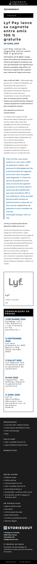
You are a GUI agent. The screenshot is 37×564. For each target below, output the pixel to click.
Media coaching (10, 480)
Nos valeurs (9, 509)
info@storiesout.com (11, 539)
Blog (6, 434)
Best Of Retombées (11, 515)
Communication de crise (13, 483)
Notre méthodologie (12, 431)
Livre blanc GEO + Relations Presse (17, 425)
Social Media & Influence (13, 489)
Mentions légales (11, 521)
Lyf (7, 295)
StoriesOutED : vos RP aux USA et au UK (18, 492)
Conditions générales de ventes (16, 518)
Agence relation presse (13, 506)
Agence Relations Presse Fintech (16, 445)
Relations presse (10, 477)
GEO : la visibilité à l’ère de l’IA (15, 442)
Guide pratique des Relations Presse (17, 428)
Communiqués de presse (18, 14)
